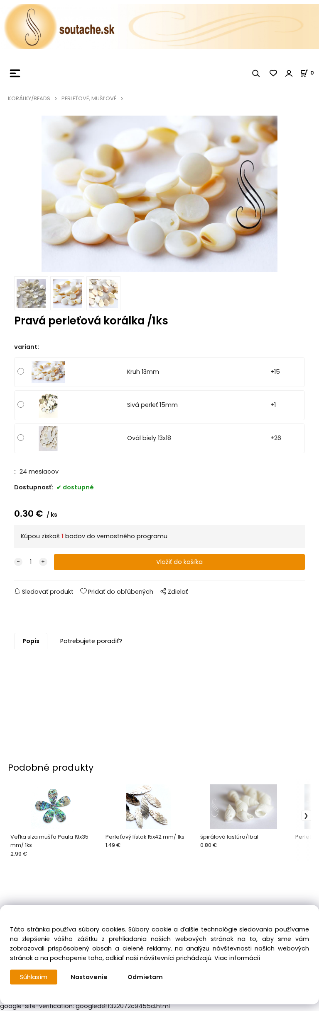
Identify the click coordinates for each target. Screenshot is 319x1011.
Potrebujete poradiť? (91, 641)
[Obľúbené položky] (273, 73)
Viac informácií (237, 958)
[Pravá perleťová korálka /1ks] (159, 193)
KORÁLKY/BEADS (29, 98)
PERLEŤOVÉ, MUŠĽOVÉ (88, 98)
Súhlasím (33, 977)
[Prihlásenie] (289, 73)
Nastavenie (89, 977)
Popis (30, 641)
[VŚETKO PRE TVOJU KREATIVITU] (159, 26)
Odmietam (145, 977)
